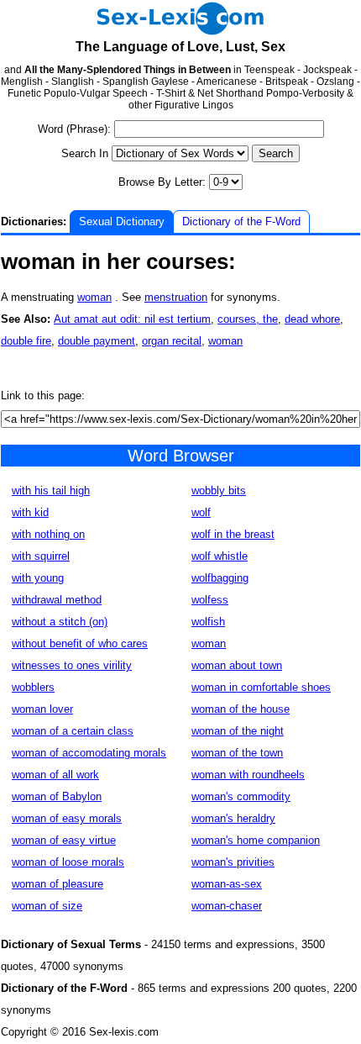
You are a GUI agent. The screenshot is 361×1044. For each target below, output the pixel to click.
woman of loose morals (68, 862)
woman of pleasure (57, 884)
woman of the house (240, 709)
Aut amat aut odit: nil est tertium (132, 319)
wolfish (208, 621)
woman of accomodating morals (89, 752)
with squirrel (41, 556)
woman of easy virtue (64, 840)
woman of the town (237, 752)
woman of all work (55, 774)
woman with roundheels (248, 774)
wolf (201, 512)
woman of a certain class (72, 731)
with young (38, 578)
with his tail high (51, 490)
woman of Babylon (57, 796)
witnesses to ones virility (72, 665)
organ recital (171, 341)
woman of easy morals (67, 818)
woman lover (42, 709)
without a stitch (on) (59, 621)
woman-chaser (226, 905)
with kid (30, 512)
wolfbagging (220, 578)
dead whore (312, 319)
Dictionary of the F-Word (241, 221)
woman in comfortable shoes (261, 687)
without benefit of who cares (80, 643)
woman (94, 297)
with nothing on (48, 534)
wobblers (33, 687)
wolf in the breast (233, 534)
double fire (26, 341)
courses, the (247, 319)
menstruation (175, 297)
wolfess (209, 599)
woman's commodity (240, 796)
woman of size (47, 905)
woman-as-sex (226, 884)
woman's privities (233, 862)
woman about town (236, 665)
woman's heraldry (233, 818)
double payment (96, 341)
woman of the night (237, 731)
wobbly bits (218, 490)
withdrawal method (57, 599)
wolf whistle (219, 556)
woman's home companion (255, 840)
